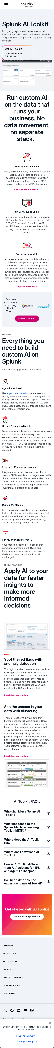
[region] (27, 1033)
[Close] (49, 1023)
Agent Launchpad (16, 393)
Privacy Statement (25, 1036)
